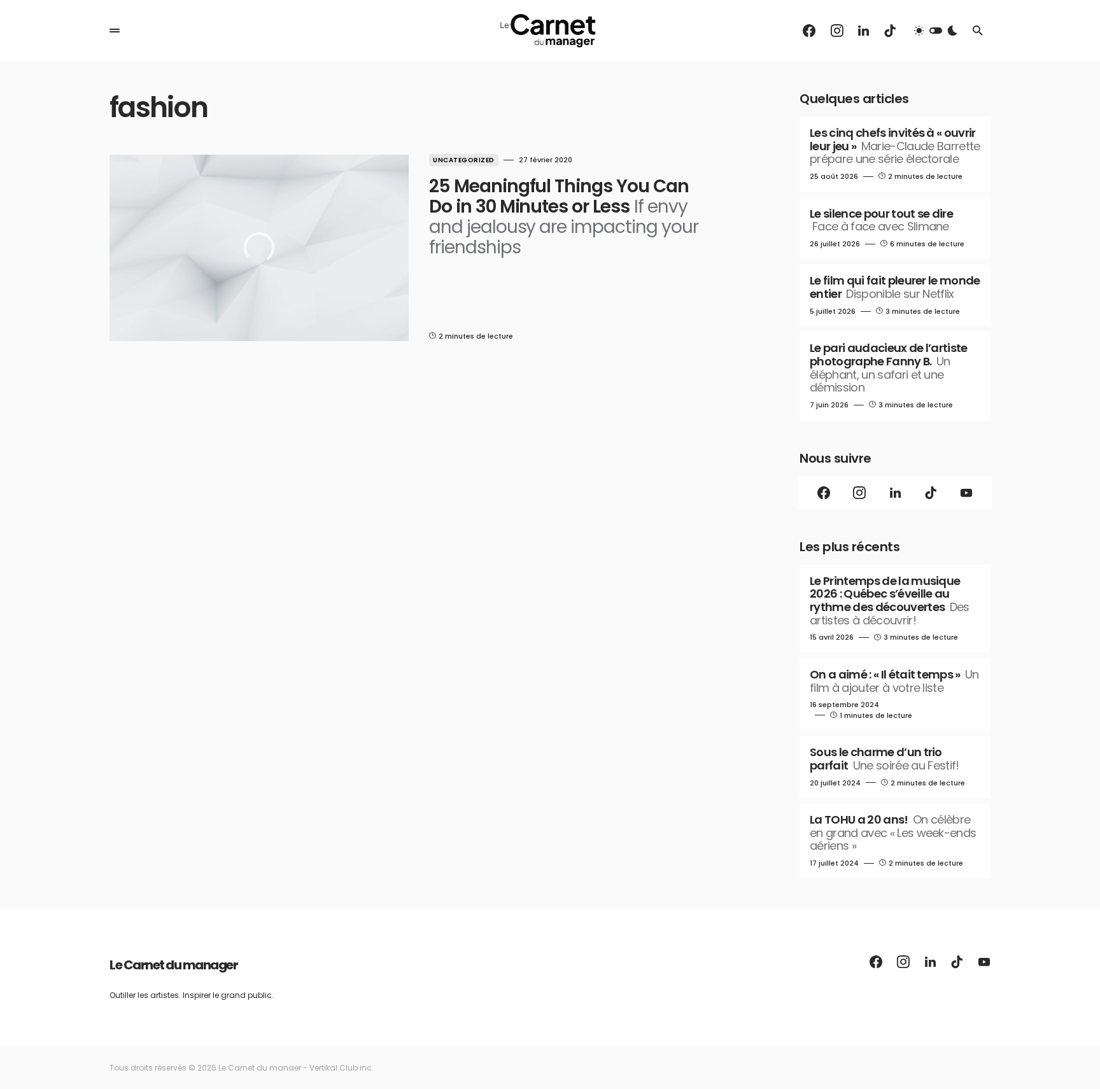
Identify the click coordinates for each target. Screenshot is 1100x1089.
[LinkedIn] (863, 30)
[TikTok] (890, 30)
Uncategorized (464, 160)
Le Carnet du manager (173, 965)
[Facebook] (809, 30)
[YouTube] (966, 492)
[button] (114, 30)
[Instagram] (837, 30)
